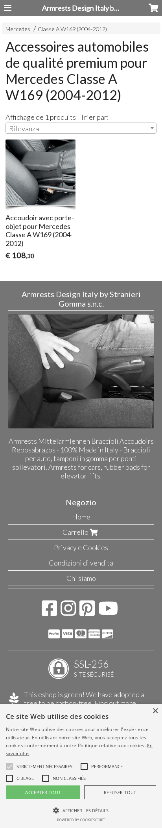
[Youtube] (108, 612)
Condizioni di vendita (81, 562)
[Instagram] (68, 612)
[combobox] (81, 128)
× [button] (155, 711)
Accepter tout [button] (43, 792)
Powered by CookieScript (81, 819)
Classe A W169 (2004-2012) (72, 29)
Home (81, 516)
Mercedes (18, 29)
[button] (44, 766)
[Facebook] (49, 612)
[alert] (81, 766)
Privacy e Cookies (81, 547)
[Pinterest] (87, 612)
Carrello (76, 532)
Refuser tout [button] (120, 792)
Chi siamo (81, 578)
